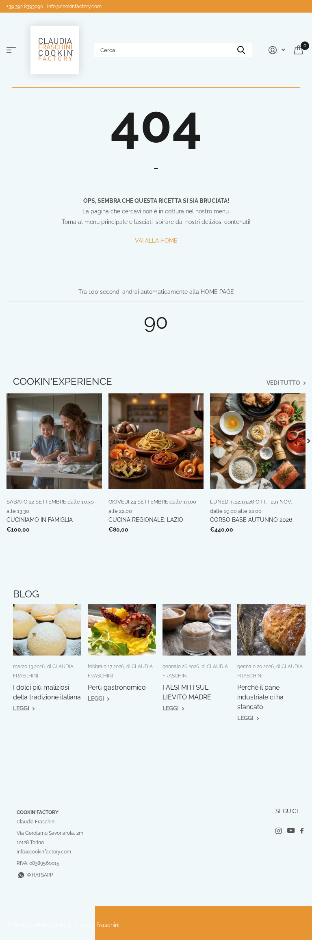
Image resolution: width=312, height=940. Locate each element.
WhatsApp (39, 875)
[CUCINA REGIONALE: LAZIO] (156, 441)
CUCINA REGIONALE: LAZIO (145, 520)
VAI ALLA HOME (156, 240)
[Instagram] (278, 831)
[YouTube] (291, 831)
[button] (309, 441)
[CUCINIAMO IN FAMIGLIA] (54, 441)
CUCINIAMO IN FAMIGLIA (39, 520)
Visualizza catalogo (11, 50)
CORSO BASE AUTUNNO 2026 (251, 520)
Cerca (241, 50)
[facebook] (301, 831)
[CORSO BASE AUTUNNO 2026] (258, 441)
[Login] (275, 50)
